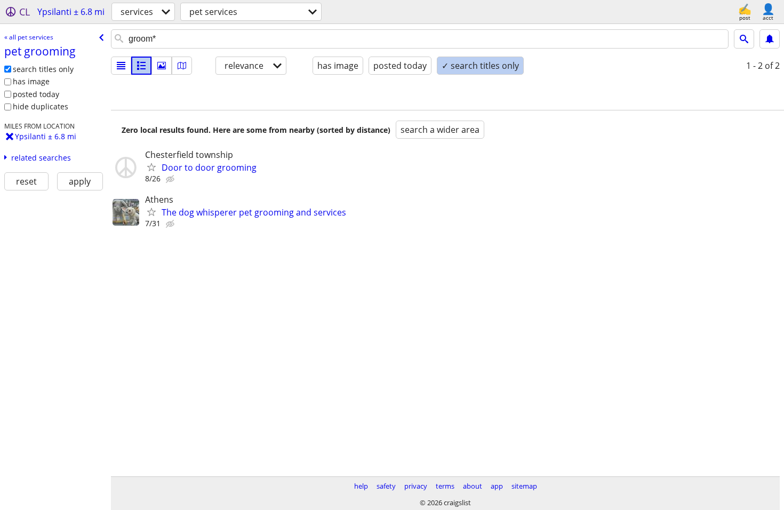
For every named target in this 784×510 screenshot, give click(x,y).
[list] (121, 66)
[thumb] (141, 66)
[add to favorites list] (151, 167)
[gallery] (161, 66)
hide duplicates (40, 106)
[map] (182, 66)
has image (31, 81)
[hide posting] (171, 179)
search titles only (43, 69)
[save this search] (769, 39)
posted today (36, 94)
